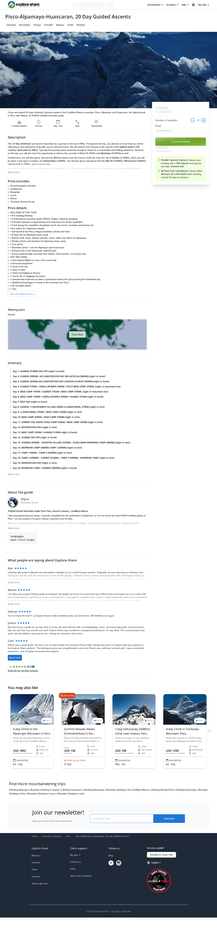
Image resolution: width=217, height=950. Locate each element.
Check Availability (180, 141)
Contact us (75, 894)
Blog (110, 888)
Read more (13, 172)
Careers (36, 909)
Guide (70, 25)
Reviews (81, 25)
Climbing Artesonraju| (94, 822)
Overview (11, 25)
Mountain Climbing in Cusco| (42, 826)
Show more (14, 582)
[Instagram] (118, 895)
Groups (37, 25)
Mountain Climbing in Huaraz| (45, 822)
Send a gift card (39, 916)
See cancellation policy (22, 293)
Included (48, 25)
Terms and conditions (81, 908)
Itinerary (60, 25)
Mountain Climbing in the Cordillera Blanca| (128, 822)
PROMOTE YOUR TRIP (161, 887)
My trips (202, 4)
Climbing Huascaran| (72, 822)
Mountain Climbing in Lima (71, 826)
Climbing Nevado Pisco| (163, 822)
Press (34, 902)
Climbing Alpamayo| (19, 822)
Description (24, 25)
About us (36, 888)
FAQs (73, 901)
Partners (36, 895)
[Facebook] (111, 895)
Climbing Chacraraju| (187, 822)
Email (158, 125)
